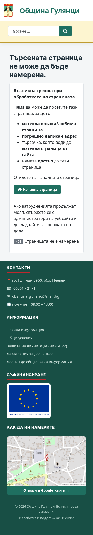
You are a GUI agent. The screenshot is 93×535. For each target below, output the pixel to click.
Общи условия (20, 337)
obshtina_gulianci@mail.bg (35, 296)
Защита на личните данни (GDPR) (37, 345)
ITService (67, 518)
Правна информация (25, 329)
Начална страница (39, 189)
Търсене (65, 31)
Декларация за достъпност (31, 353)
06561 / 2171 (24, 288)
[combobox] (33, 31)
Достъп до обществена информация (39, 361)
